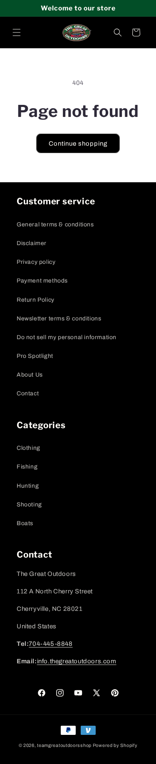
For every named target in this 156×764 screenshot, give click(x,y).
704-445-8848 (50, 643)
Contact (28, 393)
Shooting (29, 504)
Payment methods (42, 281)
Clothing (28, 448)
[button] (16, 32)
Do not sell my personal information (66, 337)
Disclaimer (32, 243)
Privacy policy (36, 262)
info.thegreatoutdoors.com (76, 661)
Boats (25, 523)
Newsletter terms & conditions (59, 318)
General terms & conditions (55, 224)
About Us (30, 375)
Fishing (27, 467)
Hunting (28, 486)
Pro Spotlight (35, 356)
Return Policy (35, 300)
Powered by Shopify (115, 745)
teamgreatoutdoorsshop (64, 745)
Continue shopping (78, 143)
